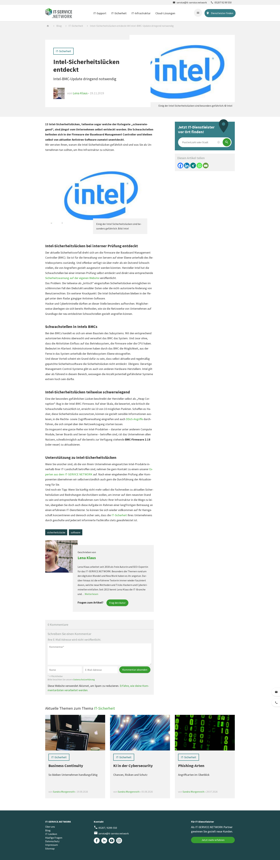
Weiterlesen (91, 594)
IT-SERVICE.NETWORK (58, 821)
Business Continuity (65, 765)
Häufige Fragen (53, 837)
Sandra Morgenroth (64, 791)
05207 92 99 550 (221, 2)
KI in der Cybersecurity (133, 765)
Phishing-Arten (191, 765)
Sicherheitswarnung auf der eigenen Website (72, 278)
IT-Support (99, 13)
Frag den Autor (117, 602)
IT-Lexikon (51, 834)
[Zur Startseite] (59, 12)
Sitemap (50, 848)
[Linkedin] (187, 166)
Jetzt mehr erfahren (213, 840)
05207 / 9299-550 (105, 827)
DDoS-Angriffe (134, 419)
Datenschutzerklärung (84, 679)
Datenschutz (52, 841)
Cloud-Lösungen (165, 13)
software (75, 532)
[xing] (193, 166)
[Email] (206, 166)
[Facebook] (180, 166)
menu (198, 12)
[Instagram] (119, 840)
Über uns (50, 826)
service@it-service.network (190, 2)
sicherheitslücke (56, 532)
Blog (59, 25)
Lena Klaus (80, 93)
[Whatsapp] (199, 166)
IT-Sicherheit (119, 13)
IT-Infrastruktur (141, 13)
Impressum (51, 844)
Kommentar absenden (134, 669)
